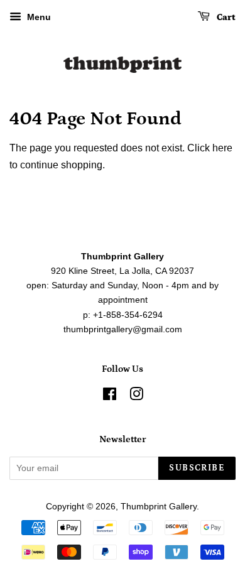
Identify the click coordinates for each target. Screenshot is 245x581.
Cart (225, 18)
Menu (37, 17)
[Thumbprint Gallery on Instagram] (136, 396)
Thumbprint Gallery (159, 506)
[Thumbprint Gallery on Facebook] (109, 396)
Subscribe (197, 468)
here (222, 148)
